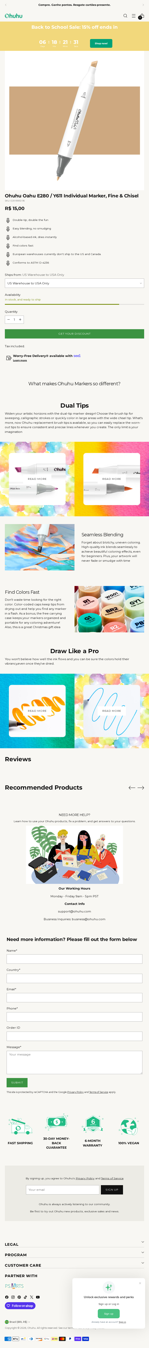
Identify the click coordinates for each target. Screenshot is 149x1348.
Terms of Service (98, 1092)
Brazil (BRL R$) (18, 1321)
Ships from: (34, 275)
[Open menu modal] (134, 16)
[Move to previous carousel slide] (132, 788)
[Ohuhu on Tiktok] (25, 1297)
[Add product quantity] (20, 320)
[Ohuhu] (13, 15)
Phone (12, 1008)
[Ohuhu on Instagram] (13, 1297)
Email (11, 989)
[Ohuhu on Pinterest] (19, 1297)
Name (12, 950)
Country (13, 970)
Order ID (13, 1027)
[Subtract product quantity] (8, 320)
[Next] (143, 5)
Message (14, 1047)
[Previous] (6, 5)
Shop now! (101, 43)
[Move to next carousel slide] (141, 787)
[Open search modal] (125, 16)
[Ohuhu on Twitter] (32, 1297)
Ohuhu (31, 1327)
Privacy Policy (75, 1092)
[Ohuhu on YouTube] (38, 1297)
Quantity (11, 311)
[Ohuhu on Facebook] (7, 1297)
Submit (17, 1082)
